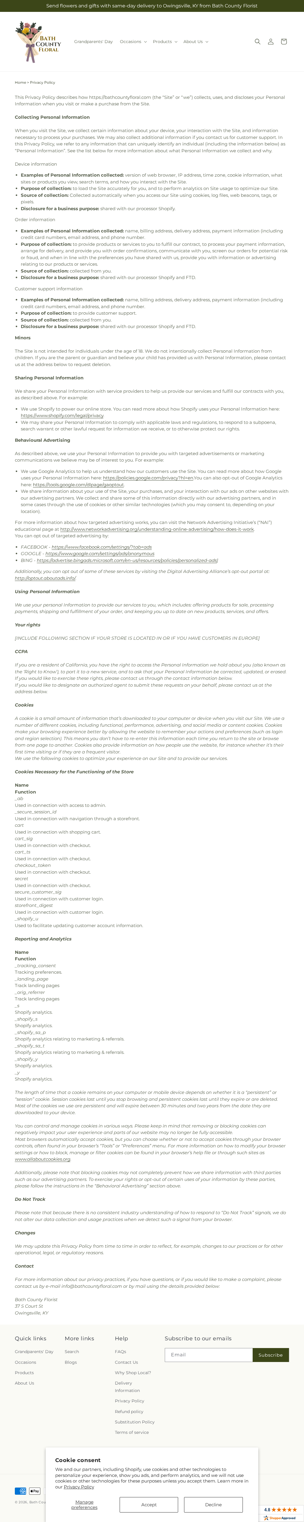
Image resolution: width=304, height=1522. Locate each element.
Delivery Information (127, 1386)
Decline (213, 1504)
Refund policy (129, 1411)
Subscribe (271, 1355)
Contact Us (126, 1362)
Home (20, 82)
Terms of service (132, 1432)
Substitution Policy (135, 1422)
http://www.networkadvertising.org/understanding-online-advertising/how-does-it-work (157, 529)
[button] (132, 41)
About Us (24, 1383)
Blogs (71, 1362)
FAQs (120, 1351)
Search (72, 1351)
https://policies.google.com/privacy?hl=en (148, 478)
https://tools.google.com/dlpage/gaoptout (78, 484)
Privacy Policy (79, 1487)
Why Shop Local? (133, 1372)
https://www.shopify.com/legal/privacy (62, 415)
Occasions (25, 1362)
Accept (149, 1504)
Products (24, 1372)
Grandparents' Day (34, 1351)
